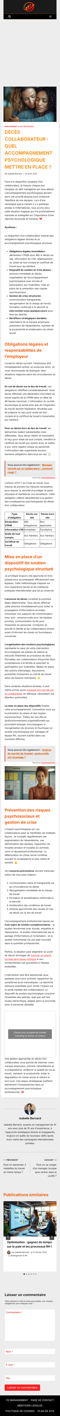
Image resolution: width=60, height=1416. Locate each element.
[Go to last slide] (8, 1236)
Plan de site (46, 1411)
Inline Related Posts (48, 478)
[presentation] (30, 1219)
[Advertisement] (30, 51)
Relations (29, 127)
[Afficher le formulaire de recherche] (9, 16)
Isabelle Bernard (15, 174)
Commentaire (14, 1312)
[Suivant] (52, 1236)
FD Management (17, 1400)
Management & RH (13, 127)
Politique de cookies (20, 1411)
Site (8, 1378)
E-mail (10, 1364)
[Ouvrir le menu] (50, 16)
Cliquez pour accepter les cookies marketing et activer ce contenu (30, 1034)
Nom (9, 1351)
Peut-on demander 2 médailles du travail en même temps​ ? (14, 1166)
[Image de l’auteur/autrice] (9, 1252)
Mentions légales (30, 1405)
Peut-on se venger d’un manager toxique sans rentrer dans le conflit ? (45, 1168)
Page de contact (42, 1400)
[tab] (24, 1274)
